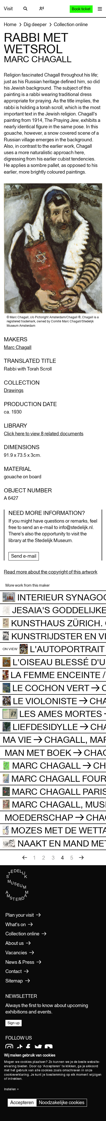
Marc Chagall (17, 347)
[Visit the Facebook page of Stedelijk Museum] (28, 1048)
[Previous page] (24, 857)
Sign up (13, 1023)
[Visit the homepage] (17, 899)
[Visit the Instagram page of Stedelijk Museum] (9, 1048)
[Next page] (81, 857)
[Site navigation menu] (98, 8)
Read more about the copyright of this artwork (50, 572)
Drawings (13, 390)
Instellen (10, 1089)
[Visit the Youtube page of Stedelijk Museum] (48, 1048)
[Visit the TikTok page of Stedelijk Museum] (19, 1048)
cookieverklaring (16, 1074)
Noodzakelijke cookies (61, 1102)
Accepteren (22, 1102)
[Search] (25, 8)
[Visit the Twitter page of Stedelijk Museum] (38, 1048)
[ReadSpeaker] (41, 8)
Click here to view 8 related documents (43, 433)
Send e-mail (23, 556)
